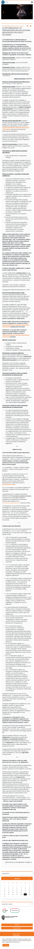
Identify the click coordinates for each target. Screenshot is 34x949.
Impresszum (16, 934)
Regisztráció (17, 928)
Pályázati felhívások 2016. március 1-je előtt (12, 26)
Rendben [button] (5, 945)
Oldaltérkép (16, 935)
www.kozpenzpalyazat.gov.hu (10, 503)
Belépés (17, 925)
